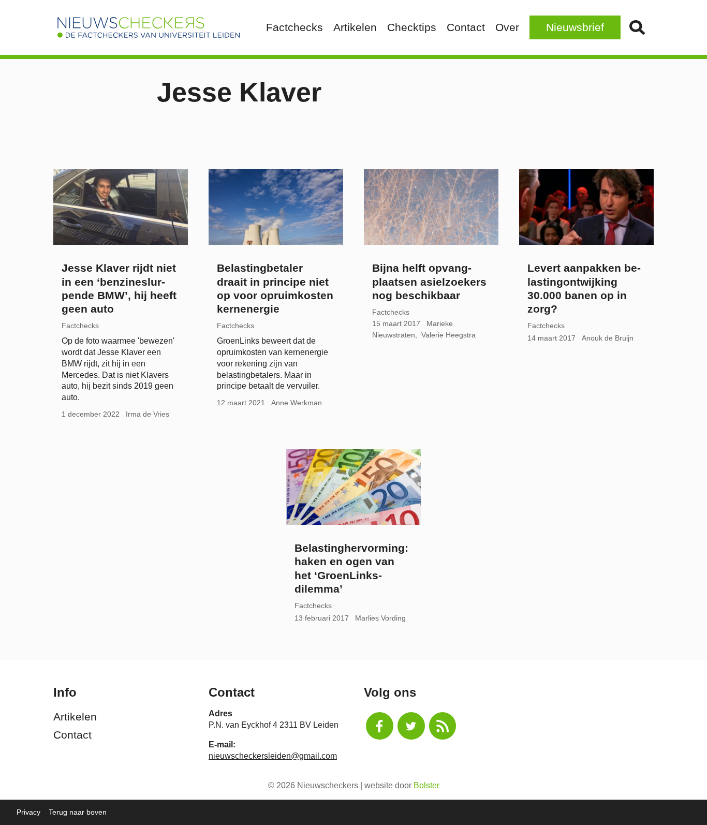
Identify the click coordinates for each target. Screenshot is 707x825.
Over (507, 27)
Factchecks (294, 27)
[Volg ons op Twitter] (411, 726)
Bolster (426, 785)
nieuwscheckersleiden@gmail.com (273, 756)
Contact (466, 27)
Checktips (411, 27)
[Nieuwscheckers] (148, 27)
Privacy (28, 812)
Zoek (637, 27)
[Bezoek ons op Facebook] (379, 726)
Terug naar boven (78, 812)
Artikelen (355, 27)
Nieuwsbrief (575, 27)
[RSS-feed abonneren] (442, 726)
